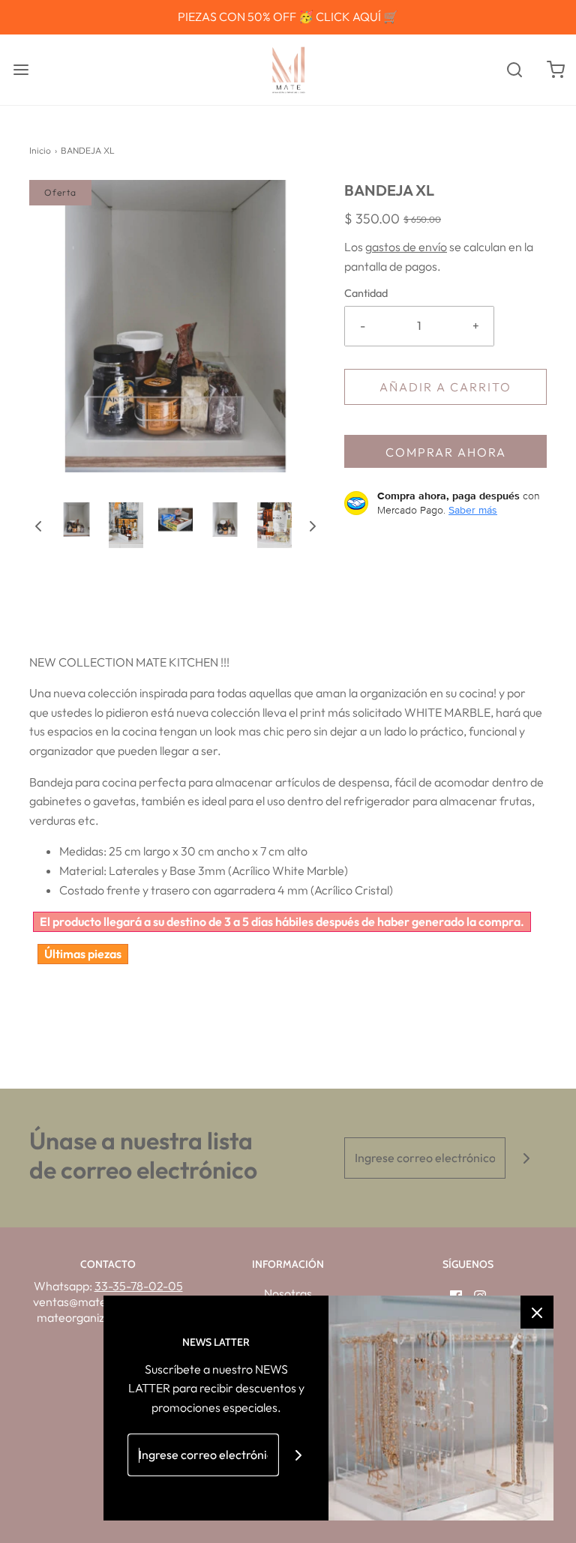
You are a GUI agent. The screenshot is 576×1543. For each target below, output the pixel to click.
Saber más (472, 509)
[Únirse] (526, 1158)
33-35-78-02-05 (138, 1285)
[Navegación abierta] (20, 69)
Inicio (40, 150)
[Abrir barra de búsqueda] (514, 69)
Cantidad (366, 293)
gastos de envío (406, 246)
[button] (38, 525)
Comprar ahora (446, 452)
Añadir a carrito (446, 386)
